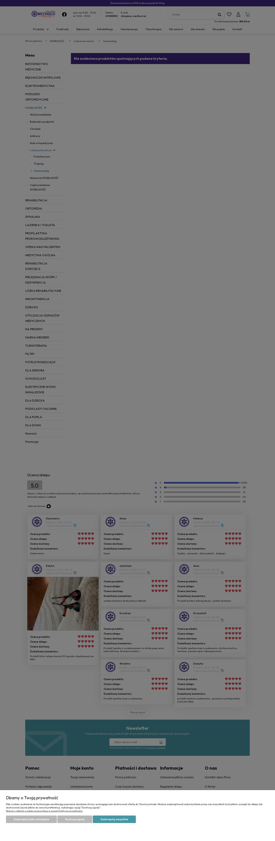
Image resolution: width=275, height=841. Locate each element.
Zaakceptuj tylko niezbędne (31, 819)
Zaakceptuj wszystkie (114, 819)
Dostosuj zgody (75, 819)
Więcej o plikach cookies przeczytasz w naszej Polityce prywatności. (44, 810)
